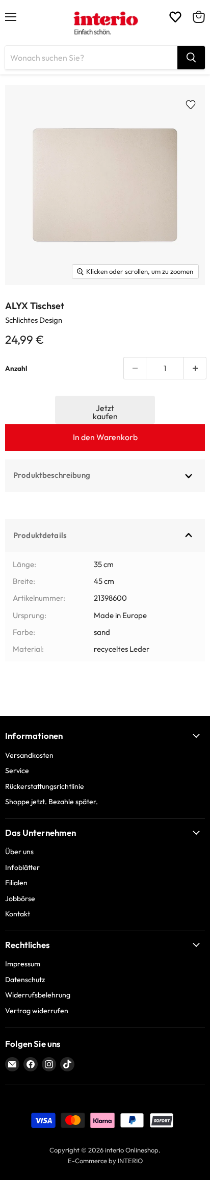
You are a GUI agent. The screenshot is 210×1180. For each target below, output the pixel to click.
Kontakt (17, 913)
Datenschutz (25, 979)
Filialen (16, 882)
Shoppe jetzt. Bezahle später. (51, 801)
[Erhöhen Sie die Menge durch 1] (195, 368)
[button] (105, 410)
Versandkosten (29, 755)
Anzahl (16, 368)
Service (17, 770)
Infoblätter (22, 867)
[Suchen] (191, 57)
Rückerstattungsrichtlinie (44, 786)
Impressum (22, 963)
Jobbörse (20, 898)
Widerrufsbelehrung (37, 994)
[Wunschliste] (175, 17)
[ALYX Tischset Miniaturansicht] (26, 308)
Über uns (19, 851)
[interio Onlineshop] (105, 23)
